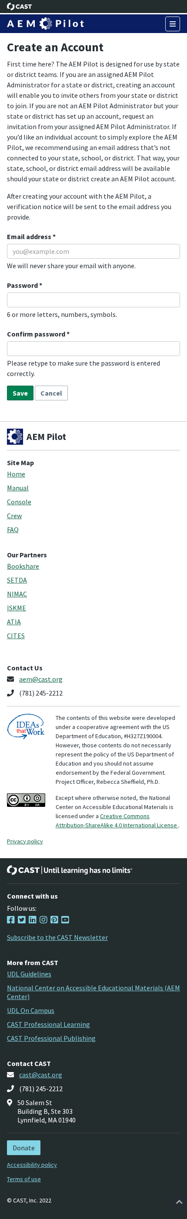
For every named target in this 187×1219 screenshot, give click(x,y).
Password (23, 285)
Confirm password (37, 334)
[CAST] (19, 6)
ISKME (16, 607)
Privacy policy (25, 841)
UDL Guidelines (29, 973)
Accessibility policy (32, 1165)
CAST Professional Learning (48, 1024)
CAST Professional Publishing (51, 1038)
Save (20, 393)
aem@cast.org (41, 679)
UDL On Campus (30, 1010)
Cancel (51, 393)
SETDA (17, 580)
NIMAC (17, 594)
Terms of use (24, 1179)
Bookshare (23, 566)
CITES (16, 635)
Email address (30, 236)
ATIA (14, 621)
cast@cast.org (40, 1074)
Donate (24, 1147)
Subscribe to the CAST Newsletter (57, 937)
